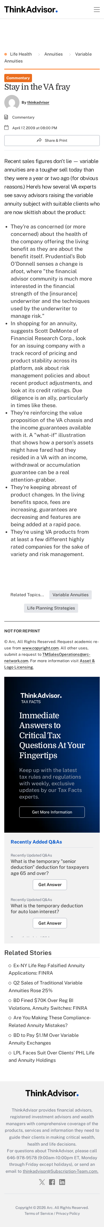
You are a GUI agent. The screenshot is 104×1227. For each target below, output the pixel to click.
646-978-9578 (22, 1157)
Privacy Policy (68, 1213)
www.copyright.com (40, 648)
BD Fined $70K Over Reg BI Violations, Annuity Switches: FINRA (48, 1004)
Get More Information (52, 812)
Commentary (18, 78)
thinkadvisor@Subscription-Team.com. (60, 1171)
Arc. (50, 1207)
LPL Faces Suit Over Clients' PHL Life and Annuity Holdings (51, 1056)
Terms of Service (39, 1213)
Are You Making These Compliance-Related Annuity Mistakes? (50, 1021)
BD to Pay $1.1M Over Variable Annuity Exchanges (44, 1039)
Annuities (53, 54)
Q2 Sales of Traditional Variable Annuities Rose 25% (45, 986)
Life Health (21, 54)
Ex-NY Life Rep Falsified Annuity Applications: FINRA (47, 969)
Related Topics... (27, 594)
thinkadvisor (38, 102)
